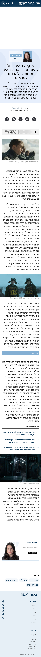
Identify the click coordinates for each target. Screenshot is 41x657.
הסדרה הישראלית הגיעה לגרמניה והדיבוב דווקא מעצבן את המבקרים (19, 433)
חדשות (34, 605)
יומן (35, 610)
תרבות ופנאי (15, 55)
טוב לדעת (33, 624)
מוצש (34, 615)
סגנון (34, 619)
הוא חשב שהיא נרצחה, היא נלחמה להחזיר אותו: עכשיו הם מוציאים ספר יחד (19, 448)
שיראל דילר (17, 58)
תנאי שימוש (32, 646)
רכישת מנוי (33, 639)
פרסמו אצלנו (32, 642)
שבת (34, 617)
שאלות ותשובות (31, 649)
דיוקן (34, 612)
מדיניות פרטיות (31, 644)
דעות (34, 608)
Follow (33, 553)
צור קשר (33, 635)
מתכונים (33, 622)
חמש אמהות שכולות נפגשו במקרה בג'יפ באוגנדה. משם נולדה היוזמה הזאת (20, 441)
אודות (34, 637)
